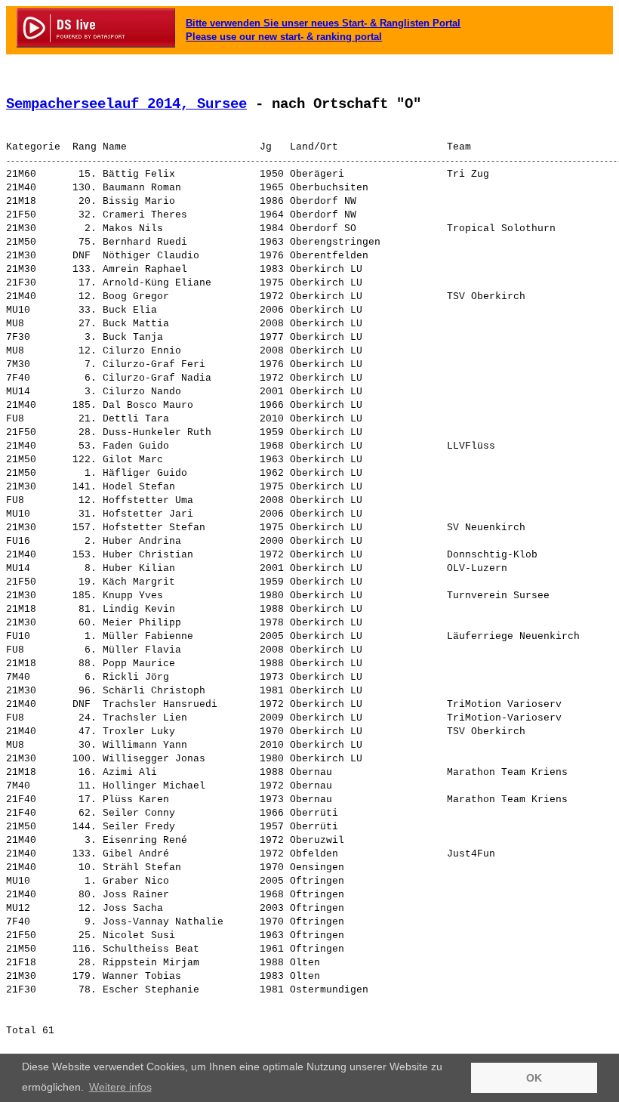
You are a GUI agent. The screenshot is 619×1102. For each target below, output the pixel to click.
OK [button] (534, 1078)
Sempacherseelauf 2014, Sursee (126, 104)
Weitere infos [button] (120, 1087)
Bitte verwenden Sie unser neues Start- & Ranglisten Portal (323, 23)
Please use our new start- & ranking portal (284, 36)
